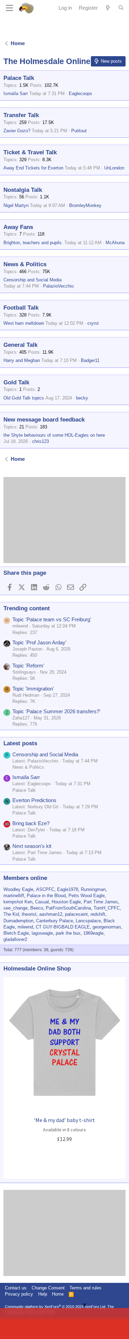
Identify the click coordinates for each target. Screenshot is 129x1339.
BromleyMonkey (85, 205)
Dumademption (18, 920)
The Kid (11, 914)
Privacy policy (19, 1294)
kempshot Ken (17, 901)
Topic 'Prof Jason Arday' (39, 642)
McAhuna (115, 242)
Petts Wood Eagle (86, 895)
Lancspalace (88, 920)
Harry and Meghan (21, 360)
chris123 (40, 441)
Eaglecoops (80, 93)
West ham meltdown (23, 323)
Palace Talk (18, 78)
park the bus (68, 933)
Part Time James (101, 901)
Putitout (79, 130)
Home (58, 1294)
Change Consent (48, 1287)
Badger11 (90, 360)
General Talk (20, 345)
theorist (29, 914)
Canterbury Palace (54, 920)
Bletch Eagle (16, 933)
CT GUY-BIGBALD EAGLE (63, 927)
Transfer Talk (21, 115)
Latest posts (20, 743)
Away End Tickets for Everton (33, 167)
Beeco (36, 908)
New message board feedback (44, 419)
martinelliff (13, 895)
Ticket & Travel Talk (30, 152)
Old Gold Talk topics (23, 398)
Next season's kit (31, 846)
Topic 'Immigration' (33, 689)
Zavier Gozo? (16, 130)
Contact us (15, 1287)
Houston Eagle (66, 901)
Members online (25, 878)
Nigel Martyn (16, 205)
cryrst (93, 323)
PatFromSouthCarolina (68, 908)
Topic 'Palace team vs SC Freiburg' (51, 619)
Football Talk (21, 307)
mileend (25, 927)
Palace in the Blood (46, 895)
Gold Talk (16, 382)
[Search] (121, 7)
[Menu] (9, 8)
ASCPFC (45, 889)
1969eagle (93, 933)
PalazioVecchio (58, 286)
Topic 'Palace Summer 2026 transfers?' (56, 711)
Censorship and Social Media (32, 279)
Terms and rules (85, 1287)
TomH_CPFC (107, 908)
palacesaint (76, 914)
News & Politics (24, 264)
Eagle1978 (67, 889)
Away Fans (18, 227)
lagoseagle (42, 933)
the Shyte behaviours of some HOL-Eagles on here (54, 435)
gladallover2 (15, 939)
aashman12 (50, 914)
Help (42, 1294)
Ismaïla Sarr (15, 93)
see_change (15, 908)
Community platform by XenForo (55, 1307)
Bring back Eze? (31, 823)
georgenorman (107, 927)
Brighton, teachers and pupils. (33, 242)
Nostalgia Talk (22, 190)
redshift (97, 914)
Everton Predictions (34, 800)
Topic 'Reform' (28, 665)
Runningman (93, 889)
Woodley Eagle (18, 889)
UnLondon (114, 167)
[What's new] (108, 7)
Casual (42, 901)
